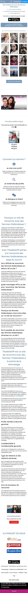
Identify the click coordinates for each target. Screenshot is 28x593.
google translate (19, 398)
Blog (25, 572)
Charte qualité (5, 572)
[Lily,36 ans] (5, 38)
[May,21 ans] (23, 38)
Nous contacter (13, 572)
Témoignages (5, 569)
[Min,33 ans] (14, 71)
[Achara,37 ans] (14, 49)
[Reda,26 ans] (5, 49)
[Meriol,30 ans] (5, 60)
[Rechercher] (11, 1)
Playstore (13, 415)
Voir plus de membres (14, 81)
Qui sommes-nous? (22, 566)
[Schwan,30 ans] (14, 60)
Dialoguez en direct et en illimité (14, 25)
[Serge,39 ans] (5, 71)
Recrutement (4, 566)
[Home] (1, 1)
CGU (25, 569)
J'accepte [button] (14, 591)
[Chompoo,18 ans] (23, 60)
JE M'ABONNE (14, 522)
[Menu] (4, 1)
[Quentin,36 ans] (23, 49)
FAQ (14, 575)
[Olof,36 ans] (14, 38)
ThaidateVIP (4, 227)
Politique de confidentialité (16, 569)
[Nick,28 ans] (23, 71)
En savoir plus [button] (5, 587)
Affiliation (21, 572)
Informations (12, 566)
